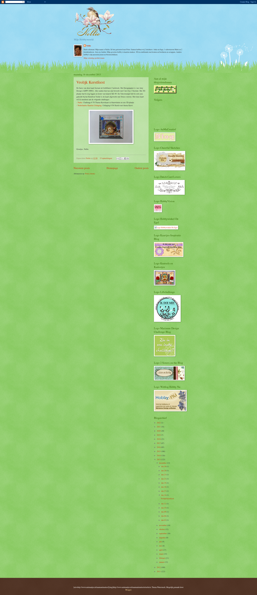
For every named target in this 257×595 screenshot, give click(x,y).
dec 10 (164, 507)
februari (162, 558)
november (163, 525)
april (161, 550)
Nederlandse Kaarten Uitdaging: (90, 105)
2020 (159, 431)
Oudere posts (142, 168)
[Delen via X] (122, 158)
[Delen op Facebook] (125, 158)
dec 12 (164, 503)
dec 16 (164, 495)
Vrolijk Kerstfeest (90, 82)
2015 (159, 451)
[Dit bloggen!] (120, 158)
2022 (159, 422)
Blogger (128, 589)
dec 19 (164, 483)
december (163, 463)
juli (160, 541)
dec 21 (164, 478)
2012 (159, 567)
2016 (159, 447)
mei (160, 545)
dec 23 (164, 474)
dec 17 (164, 491)
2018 (159, 439)
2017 (159, 443)
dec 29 (164, 470)
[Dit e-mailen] (117, 158)
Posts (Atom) (90, 173)
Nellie (88, 46)
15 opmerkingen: (106, 158)
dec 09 (164, 511)
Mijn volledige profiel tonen (94, 58)
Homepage (112, 168)
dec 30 (164, 466)
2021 (159, 426)
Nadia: (80, 102)
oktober (162, 529)
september (163, 533)
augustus (162, 537)
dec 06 (164, 516)
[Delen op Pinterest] (127, 158)
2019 (159, 435)
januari (162, 562)
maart (161, 554)
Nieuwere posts (82, 168)
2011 (159, 571)
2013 (159, 459)
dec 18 (164, 487)
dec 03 (164, 520)
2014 (159, 455)
